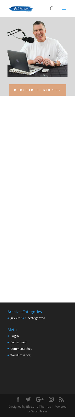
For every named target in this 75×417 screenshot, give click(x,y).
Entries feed (18, 342)
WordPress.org (20, 355)
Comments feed (21, 349)
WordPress (39, 411)
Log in (14, 336)
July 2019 (16, 318)
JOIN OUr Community (32, 170)
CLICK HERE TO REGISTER (37, 90)
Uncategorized (35, 318)
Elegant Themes (38, 406)
